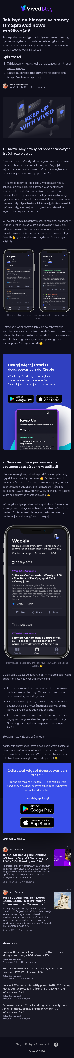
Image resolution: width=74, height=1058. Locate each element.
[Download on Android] (21, 399)
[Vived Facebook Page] (56, 1044)
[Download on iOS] (49, 399)
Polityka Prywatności (38, 1044)
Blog (18, 1044)
